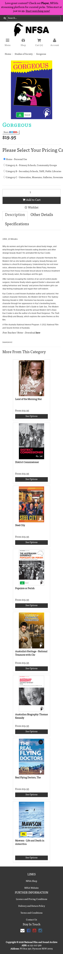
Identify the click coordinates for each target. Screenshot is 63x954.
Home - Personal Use (16, 159)
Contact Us (31, 920)
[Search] (4, 18)
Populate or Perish (25, 588)
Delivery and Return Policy (31, 906)
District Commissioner (27, 462)
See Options (31, 416)
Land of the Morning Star (28, 399)
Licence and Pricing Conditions (31, 899)
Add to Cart (33, 200)
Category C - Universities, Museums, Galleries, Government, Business (33, 177)
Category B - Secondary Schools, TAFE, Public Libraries (33, 171)
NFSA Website (31, 888)
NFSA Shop (31, 881)
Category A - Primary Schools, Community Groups (31, 165)
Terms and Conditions (31, 913)
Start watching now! (38, 11)
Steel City (20, 525)
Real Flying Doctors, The (28, 778)
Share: (6, 132)
